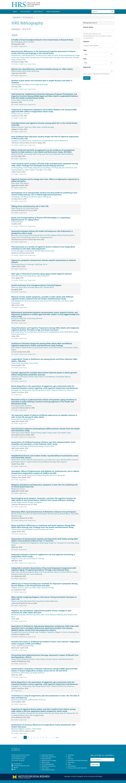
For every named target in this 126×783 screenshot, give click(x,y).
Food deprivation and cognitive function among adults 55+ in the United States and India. (44, 124)
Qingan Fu (58, 632)
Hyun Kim (45, 154)
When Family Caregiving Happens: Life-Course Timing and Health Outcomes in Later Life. (44, 598)
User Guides (45, 768)
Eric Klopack (15, 406)
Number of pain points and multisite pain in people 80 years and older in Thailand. (41, 81)
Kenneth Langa (16, 516)
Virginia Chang (47, 433)
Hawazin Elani (16, 659)
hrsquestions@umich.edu (21, 766)
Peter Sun (14, 287)
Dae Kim (28, 729)
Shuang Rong (26, 237)
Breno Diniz (48, 301)
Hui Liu (23, 208)
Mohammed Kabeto (40, 514)
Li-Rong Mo (45, 475)
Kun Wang (24, 363)
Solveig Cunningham (35, 502)
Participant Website (48, 755)
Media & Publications (52, 11)
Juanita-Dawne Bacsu (41, 348)
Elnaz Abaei (15, 183)
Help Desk (71, 755)
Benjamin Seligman (18, 729)
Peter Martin (24, 183)
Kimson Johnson (17, 419)
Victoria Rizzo (33, 363)
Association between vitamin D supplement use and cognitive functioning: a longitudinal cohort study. (43, 555)
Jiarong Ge (15, 318)
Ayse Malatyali (16, 301)
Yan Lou (20, 114)
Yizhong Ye (15, 543)
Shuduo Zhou (49, 446)
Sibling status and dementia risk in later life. (30, 206)
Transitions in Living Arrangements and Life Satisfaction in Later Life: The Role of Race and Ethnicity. (45, 697)
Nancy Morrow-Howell (26, 287)
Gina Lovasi (56, 460)
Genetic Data (45, 762)
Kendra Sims (15, 460)
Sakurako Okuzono (53, 572)
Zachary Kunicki (41, 55)
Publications (16, 17)
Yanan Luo (70, 390)
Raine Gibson (39, 377)
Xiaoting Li (31, 264)
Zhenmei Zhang (27, 100)
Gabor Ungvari (30, 170)
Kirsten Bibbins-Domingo (47, 462)
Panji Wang (15, 197)
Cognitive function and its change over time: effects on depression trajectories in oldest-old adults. (45, 180)
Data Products (38, 11)
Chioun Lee (23, 276)
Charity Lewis (15, 529)
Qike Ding (38, 264)
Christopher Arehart (27, 377)
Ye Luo (13, 100)
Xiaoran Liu (35, 237)
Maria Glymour (62, 462)
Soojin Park (31, 601)
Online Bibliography (48, 764)
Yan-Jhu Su (42, 700)
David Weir (75, 514)
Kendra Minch (49, 287)
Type (85, 50)
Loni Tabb (48, 460)
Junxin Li (23, 334)
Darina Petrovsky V (55, 348)
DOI (12, 46)
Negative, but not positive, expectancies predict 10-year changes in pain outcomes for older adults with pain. (41, 611)
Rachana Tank (28, 514)
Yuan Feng (54, 168)
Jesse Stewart (68, 615)
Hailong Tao (47, 197)
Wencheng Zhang (32, 208)
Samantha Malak (27, 529)
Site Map (70, 759)
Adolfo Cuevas (66, 433)
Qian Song (35, 71)
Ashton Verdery (28, 42)
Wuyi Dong (15, 700)
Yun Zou (27, 114)
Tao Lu (45, 264)
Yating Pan (51, 632)
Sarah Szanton (43, 332)
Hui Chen (47, 235)
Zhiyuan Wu (71, 713)
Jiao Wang (55, 713)
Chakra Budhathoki (66, 332)
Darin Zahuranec (67, 57)
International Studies (48, 770)
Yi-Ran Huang (27, 168)
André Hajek (34, 85)
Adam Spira (33, 332)
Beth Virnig (37, 154)
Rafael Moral (29, 251)
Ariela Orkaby (36, 729)
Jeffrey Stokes (26, 71)
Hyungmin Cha (16, 141)
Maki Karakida (16, 71)
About (15, 11)
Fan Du (65, 632)
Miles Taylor (37, 127)
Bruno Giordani (42, 57)
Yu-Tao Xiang (46, 170)
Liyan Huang (23, 235)
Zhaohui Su (69, 168)
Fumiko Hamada (39, 529)
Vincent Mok (31, 559)
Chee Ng (39, 170)
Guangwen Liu (16, 390)
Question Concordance (49, 766)
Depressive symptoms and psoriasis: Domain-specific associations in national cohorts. (43, 261)
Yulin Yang (42, 572)
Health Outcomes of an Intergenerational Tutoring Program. (36, 285)
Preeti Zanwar (68, 348)
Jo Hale (13, 502)
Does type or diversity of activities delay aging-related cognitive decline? (41, 274)
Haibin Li (14, 713)
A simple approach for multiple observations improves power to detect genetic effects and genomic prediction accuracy (44, 373)
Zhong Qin (61, 475)
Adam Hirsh (45, 615)
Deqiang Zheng (18, 715)
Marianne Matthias (56, 615)
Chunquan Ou (61, 543)
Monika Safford (66, 460)
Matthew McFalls (17, 154)
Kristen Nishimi (66, 572)
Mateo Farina (26, 141)
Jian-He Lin (53, 475)
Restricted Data (46, 759)
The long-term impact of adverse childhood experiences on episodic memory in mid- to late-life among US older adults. (44, 416)
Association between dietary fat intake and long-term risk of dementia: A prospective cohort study (42, 232)
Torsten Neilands (27, 460)
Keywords (86, 67)
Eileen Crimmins (26, 406)
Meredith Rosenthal (66, 659)
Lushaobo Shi (24, 543)
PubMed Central (23, 64)
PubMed (16, 46)
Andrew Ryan (28, 154)
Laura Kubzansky (36, 574)
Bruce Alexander (55, 154)
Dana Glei (14, 276)
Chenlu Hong (26, 390)
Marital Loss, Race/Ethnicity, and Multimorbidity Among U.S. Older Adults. (42, 69)
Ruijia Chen (15, 572)
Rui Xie (24, 301)
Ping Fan (62, 168)
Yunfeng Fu (42, 632)
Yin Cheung (40, 559)
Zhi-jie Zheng (32, 446)
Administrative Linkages (49, 760)
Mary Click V (39, 287)
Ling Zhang (46, 168)
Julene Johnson (38, 460)
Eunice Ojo (31, 301)
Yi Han (13, 646)
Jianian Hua (47, 713)
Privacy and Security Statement (77, 768)
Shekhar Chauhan (17, 127)
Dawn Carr (28, 127)
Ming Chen (23, 318)
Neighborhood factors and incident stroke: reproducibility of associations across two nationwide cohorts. (44, 457)
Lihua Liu (25, 632)
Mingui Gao (15, 489)
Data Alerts (71, 762)
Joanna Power (49, 251)
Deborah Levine (52, 55)
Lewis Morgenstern (28, 55)
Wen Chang (21, 57)
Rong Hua (14, 559)
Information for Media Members (78, 760)
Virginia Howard (32, 462)
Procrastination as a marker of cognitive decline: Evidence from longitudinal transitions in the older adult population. (43, 248)
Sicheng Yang (33, 632)
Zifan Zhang (25, 673)
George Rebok (54, 332)
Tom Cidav (65, 301)
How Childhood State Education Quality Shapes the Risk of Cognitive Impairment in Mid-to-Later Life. (45, 137)
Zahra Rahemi (16, 348)
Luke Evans (15, 377)
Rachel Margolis (16, 42)
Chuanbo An (15, 673)
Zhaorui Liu (62, 390)
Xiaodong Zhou (74, 632)
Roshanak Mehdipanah (67, 55)
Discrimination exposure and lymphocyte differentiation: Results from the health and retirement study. (45, 430)
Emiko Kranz (15, 433)
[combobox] (92, 45)
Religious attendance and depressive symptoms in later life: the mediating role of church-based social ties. (44, 486)
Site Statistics (72, 766)
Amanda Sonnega (48, 127)
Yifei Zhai (39, 318)
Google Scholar (23, 46)
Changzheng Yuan (46, 237)
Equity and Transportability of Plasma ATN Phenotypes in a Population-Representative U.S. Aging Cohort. (41, 219)
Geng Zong (66, 235)
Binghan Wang (56, 235)
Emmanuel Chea (17, 222)
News (69, 757)
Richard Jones (21, 60)
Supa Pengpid (16, 85)
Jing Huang (15, 332)
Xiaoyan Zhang (36, 433)
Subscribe (95, 764)
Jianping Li (40, 446)
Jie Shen (40, 235)
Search (86, 78)
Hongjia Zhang (38, 715)
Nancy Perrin (24, 332)
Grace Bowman (50, 377)
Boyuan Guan (45, 390)
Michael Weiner (65, 514)
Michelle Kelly (39, 251)
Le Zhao (14, 114)
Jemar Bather (25, 433)
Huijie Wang (21, 646)
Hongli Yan (52, 543)
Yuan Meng (24, 197)
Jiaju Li (40, 197)
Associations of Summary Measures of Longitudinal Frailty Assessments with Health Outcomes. (43, 726)
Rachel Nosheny (53, 514)
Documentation (25, 11)
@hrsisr (15, 767)
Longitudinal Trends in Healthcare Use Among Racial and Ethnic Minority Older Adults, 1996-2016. (44, 360)
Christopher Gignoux (63, 377)
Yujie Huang (36, 390)
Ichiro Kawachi (41, 659)
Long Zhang (23, 446)
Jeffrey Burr (24, 700)
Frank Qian (22, 713)
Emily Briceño (16, 55)
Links (69, 764)
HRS (14, 769)
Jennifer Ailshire (48, 141)
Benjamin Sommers (28, 659)
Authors (86, 41)
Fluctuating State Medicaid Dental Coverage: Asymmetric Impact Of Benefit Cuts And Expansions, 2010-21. (44, 656)
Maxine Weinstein (43, 276)
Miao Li (19, 100)
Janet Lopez (39, 301)
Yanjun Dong (15, 363)
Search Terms (88, 27)
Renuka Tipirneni (53, 659)
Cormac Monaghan (18, 251)
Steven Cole (56, 433)
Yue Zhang (33, 673)
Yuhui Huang (32, 235)
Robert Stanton (20, 462)
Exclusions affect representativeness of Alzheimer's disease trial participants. (43, 512)
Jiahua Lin (23, 264)
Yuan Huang (36, 475)
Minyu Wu (14, 235)
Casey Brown (31, 276)
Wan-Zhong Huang (24, 475)
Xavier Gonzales (30, 57)
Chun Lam (22, 559)
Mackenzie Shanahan (18, 615)
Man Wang (39, 713)
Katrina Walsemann (61, 141)
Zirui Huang (15, 264)
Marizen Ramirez (67, 154)
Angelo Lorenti (22, 502)
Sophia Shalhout (27, 348)
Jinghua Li (20, 170)
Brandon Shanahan (33, 615)
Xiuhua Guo (28, 715)
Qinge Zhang (37, 168)
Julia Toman (50, 529)
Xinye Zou (63, 713)
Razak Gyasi (44, 85)
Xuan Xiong (31, 318)
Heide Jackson (37, 141)
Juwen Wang (15, 208)
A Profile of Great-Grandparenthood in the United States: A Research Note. (42, 40)
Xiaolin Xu (41, 673)
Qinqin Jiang (43, 543)
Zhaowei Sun (32, 197)
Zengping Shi (34, 543)
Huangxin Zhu (16, 632)
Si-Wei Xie (14, 446)
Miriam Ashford (16, 514)
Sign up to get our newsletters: (102, 755)
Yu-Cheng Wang (16, 168)
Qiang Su (14, 475)
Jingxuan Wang (33, 572)
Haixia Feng (29, 646)
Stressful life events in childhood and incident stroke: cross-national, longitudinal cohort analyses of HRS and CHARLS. (45, 643)
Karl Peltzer (26, 85)
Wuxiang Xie (30, 713)
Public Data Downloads (49, 757)
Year (85, 59)
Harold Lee (23, 572)
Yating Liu (54, 390)
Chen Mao (70, 543)
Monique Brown (28, 419)
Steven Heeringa (54, 57)
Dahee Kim (57, 301)
